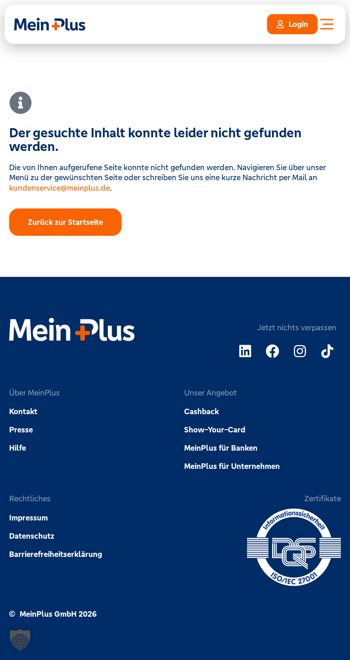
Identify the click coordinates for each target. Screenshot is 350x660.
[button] (20, 640)
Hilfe (17, 448)
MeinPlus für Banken (220, 448)
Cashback (201, 411)
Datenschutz (31, 536)
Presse (21, 430)
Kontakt (23, 411)
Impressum (28, 518)
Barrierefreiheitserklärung (55, 554)
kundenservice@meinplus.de (59, 188)
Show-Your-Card (214, 430)
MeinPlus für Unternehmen (232, 466)
